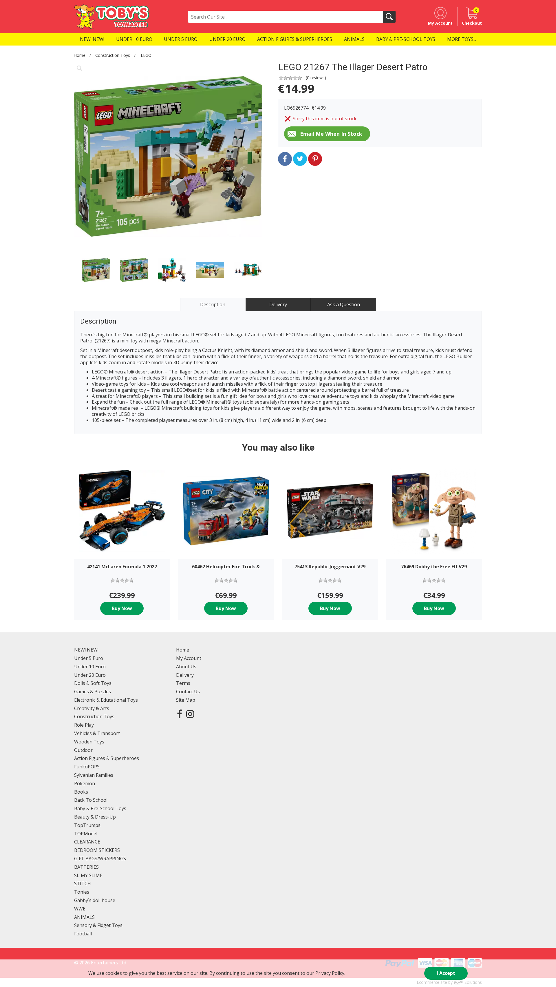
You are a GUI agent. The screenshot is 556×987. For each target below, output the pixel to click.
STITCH (82, 883)
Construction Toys (112, 55)
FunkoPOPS (87, 766)
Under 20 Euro (90, 675)
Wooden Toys (89, 742)
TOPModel (85, 833)
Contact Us (188, 691)
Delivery (185, 675)
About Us (186, 666)
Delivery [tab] (278, 304)
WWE (79, 909)
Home (79, 55)
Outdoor (83, 750)
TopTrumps (87, 825)
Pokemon (84, 783)
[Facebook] (179, 713)
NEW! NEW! (86, 650)
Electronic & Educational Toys (106, 700)
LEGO (146, 55)
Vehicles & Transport (97, 733)
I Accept (446, 973)
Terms (183, 683)
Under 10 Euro (90, 666)
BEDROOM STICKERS (97, 850)
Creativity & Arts (91, 708)
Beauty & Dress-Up (95, 817)
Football (83, 933)
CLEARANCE (87, 842)
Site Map (185, 700)
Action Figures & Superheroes (106, 758)
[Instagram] (190, 713)
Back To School (90, 800)
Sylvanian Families (93, 775)
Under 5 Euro (88, 658)
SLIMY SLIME (88, 875)
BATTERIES (86, 867)
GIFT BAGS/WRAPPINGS (100, 858)
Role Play (84, 725)
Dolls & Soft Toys (92, 683)
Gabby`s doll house (94, 900)
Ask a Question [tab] (343, 304)
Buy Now (122, 608)
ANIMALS (84, 917)
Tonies (81, 892)
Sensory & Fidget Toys (98, 925)
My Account (188, 658)
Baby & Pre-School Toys (100, 808)
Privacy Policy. (330, 973)
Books (81, 792)
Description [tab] (212, 304)
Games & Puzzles (92, 691)
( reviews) (316, 77)
